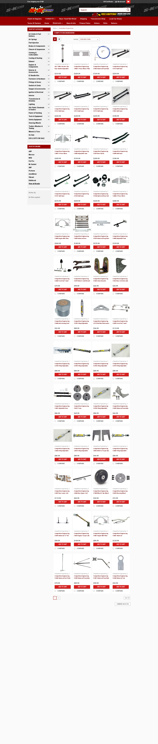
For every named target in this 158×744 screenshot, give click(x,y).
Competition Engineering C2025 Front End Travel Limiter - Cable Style (120, 323)
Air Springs (33, 39)
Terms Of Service (34, 23)
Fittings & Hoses (35, 82)
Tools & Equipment (35, 116)
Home (46, 23)
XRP (30, 168)
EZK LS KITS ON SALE (36, 138)
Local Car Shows (115, 19)
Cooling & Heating (35, 58)
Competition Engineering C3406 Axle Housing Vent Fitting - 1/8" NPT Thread (62, 323)
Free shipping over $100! (35, 1)
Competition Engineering (66, 28)
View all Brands (34, 184)
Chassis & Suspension (37, 49)
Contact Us (49, 19)
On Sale (31, 135)
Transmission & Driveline (34, 100)
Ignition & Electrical (36, 92)
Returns (114, 23)
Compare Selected (123, 604)
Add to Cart (62, 77)
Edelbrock (32, 180)
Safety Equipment (35, 120)
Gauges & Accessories (37, 89)
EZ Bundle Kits (34, 75)
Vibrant (31, 177)
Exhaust (31, 61)
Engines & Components (33, 66)
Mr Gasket (32, 164)
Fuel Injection (34, 43)
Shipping (83, 19)
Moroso (31, 155)
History (97, 23)
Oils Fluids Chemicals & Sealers (36, 109)
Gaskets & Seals (35, 85)
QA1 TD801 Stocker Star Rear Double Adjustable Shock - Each (62, 69)
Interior (31, 95)
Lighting (32, 104)
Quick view (62, 61)
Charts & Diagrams (34, 19)
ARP (30, 151)
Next (126, 598)
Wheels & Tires (34, 132)
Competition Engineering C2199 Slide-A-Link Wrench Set (82, 281)
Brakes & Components (37, 46)
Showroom (57, 23)
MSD (30, 158)
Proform (32, 171)
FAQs (105, 23)
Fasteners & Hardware (37, 79)
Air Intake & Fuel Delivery (35, 35)
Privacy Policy (85, 23)
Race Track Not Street (67, 19)
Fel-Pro (31, 161)
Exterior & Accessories (33, 71)
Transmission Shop (98, 19)
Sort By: (76, 39)
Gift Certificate (108, 1)
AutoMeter (33, 174)
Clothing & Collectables (33, 54)
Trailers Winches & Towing (36, 127)
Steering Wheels (35, 123)
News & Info (71, 23)
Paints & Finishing (35, 113)
